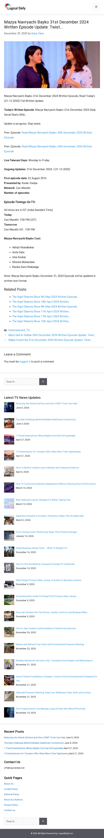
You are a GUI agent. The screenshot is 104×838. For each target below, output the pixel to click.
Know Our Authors (13, 799)
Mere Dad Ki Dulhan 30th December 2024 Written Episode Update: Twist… (52, 335)
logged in (25, 361)
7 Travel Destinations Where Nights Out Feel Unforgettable (33, 748)
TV (28, 330)
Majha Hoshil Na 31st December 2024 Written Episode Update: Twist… (50, 340)
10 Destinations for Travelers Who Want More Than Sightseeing (36, 753)
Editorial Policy (11, 794)
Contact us (9, 810)
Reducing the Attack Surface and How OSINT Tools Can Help (34, 737)
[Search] (43, 381)
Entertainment (16, 330)
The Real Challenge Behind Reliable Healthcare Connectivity (34, 743)
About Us (8, 783)
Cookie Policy (11, 789)
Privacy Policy (11, 805)
